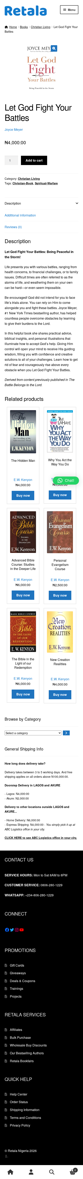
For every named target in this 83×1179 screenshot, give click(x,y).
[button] (54, 48)
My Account (31, 1172)
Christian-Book (22, 183)
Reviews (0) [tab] (13, 227)
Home (13, 27)
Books (24, 27)
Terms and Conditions (25, 1117)
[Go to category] (66, 733)
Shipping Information (24, 1109)
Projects (16, 996)
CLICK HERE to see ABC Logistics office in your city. (41, 838)
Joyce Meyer (14, 129)
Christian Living (40, 27)
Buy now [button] (23, 495)
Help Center (18, 1094)
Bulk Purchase (20, 1037)
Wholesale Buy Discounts (28, 1045)
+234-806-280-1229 (39, 895)
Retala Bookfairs (22, 1061)
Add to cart (34, 160)
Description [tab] (13, 203)
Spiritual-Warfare (46, 183)
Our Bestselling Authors (27, 1053)
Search (52, 1172)
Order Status (19, 1102)
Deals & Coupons (22, 980)
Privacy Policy (20, 1125)
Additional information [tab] (20, 215)
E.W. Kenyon (23, 479)
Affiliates (16, 1029)
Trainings (16, 988)
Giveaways (18, 973)
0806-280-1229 (51, 885)
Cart (69, 1168)
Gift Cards (17, 965)
